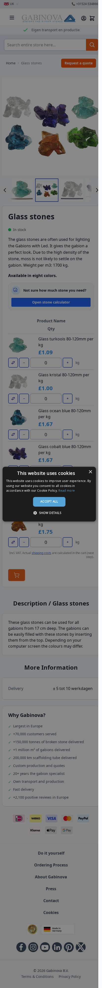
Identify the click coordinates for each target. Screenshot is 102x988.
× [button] (90, 472)
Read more (66, 491)
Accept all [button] (49, 502)
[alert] (49, 494)
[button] (49, 512)
